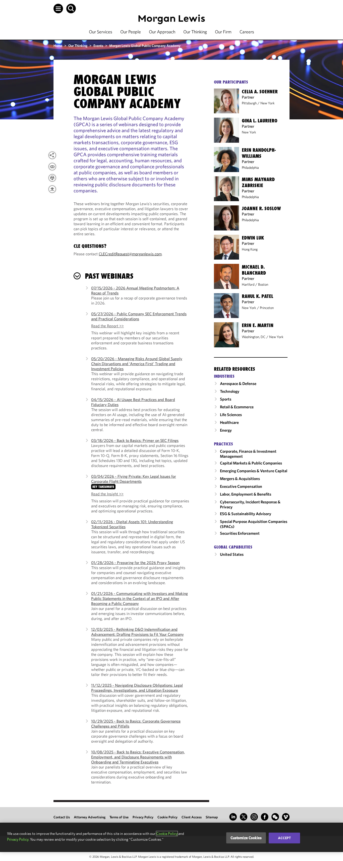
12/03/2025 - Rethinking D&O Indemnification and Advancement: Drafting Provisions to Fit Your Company (137, 632)
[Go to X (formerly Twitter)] (243, 817)
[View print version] (52, 178)
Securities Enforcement (240, 533)
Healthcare (229, 422)
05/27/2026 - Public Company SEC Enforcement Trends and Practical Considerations (139, 316)
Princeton (267, 307)
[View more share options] (52, 155)
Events (98, 45)
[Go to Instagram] (254, 817)
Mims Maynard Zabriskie (258, 182)
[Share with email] (52, 166)
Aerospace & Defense (238, 383)
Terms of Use (119, 817)
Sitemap (212, 817)
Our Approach (162, 32)
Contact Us (61, 817)
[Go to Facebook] (264, 817)
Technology (229, 391)
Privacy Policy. (18, 839)
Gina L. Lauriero (259, 120)
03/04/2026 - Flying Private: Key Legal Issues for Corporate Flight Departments (133, 479)
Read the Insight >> (107, 493)
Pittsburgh (249, 103)
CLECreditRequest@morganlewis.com (130, 253)
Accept (284, 838)
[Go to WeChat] (275, 817)
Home (57, 45)
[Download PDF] (52, 189)
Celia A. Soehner (260, 91)
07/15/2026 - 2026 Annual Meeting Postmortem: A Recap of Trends (135, 290)
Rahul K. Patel (257, 296)
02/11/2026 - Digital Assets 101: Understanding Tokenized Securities (132, 524)
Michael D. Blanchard (254, 270)
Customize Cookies (246, 837)
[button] (58, 8)
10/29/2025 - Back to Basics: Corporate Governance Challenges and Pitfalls (136, 724)
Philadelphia (250, 167)
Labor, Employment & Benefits (245, 494)
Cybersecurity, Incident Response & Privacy (250, 504)
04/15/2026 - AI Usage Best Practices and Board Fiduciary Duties (133, 402)
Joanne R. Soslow (261, 208)
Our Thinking (195, 32)
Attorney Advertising (89, 817)
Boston (263, 284)
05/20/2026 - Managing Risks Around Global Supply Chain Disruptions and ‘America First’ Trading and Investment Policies (136, 363)
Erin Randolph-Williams (259, 153)
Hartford (248, 284)
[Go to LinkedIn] (233, 817)
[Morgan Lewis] (171, 19)
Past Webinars (109, 276)
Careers (247, 32)
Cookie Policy (167, 817)
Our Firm (223, 32)
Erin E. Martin (257, 325)
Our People (130, 32)
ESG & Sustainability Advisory (245, 513)
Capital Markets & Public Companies (251, 462)
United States (232, 554)
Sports (225, 399)
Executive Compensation (241, 486)
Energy (226, 430)
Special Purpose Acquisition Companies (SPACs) (253, 524)
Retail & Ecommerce (237, 406)
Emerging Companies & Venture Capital (253, 470)
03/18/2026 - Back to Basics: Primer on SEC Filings (135, 440)
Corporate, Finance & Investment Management (248, 454)
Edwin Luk (253, 238)
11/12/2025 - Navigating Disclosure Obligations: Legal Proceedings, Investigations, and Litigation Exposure (137, 688)
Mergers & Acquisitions (240, 478)
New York (267, 103)
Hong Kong (250, 249)
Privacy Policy (143, 817)
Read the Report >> (107, 325)
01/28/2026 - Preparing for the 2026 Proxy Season (135, 562)
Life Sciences (231, 414)
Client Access (192, 817)
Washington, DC (253, 337)
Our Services (100, 32)
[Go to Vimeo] (286, 817)
